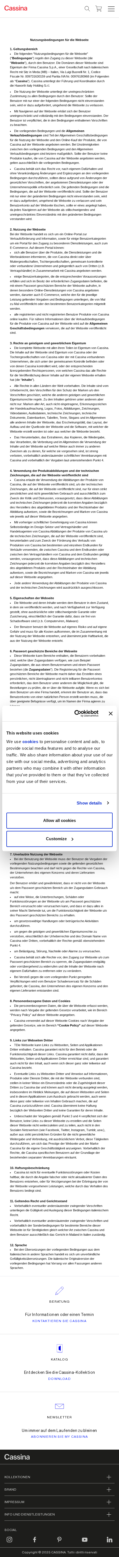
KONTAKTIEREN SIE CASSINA (59, 1321)
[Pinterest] (59, 1542)
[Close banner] (111, 713)
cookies (30, 741)
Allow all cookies (59, 820)
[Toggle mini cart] (99, 8)
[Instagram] (9, 1542)
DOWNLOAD (59, 1378)
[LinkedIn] (110, 1542)
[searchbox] (88, 9)
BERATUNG (59, 1301)
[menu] (111, 8)
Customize (56, 838)
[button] (111, 8)
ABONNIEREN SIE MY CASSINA (59, 1436)
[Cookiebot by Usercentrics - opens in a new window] (75, 713)
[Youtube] (85, 1542)
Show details (89, 803)
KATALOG (59, 1359)
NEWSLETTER (59, 1417)
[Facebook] (35, 1542)
